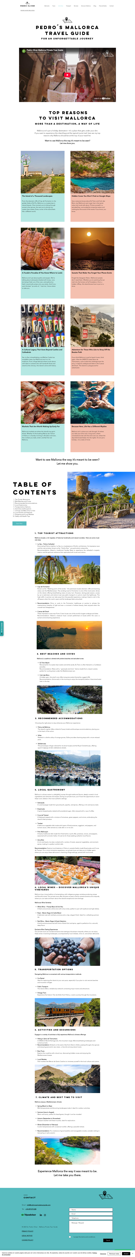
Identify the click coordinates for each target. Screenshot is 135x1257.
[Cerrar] (132, 1253)
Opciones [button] (103, 1254)
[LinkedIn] (41, 1215)
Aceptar (126, 1254)
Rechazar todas (114, 1254)
